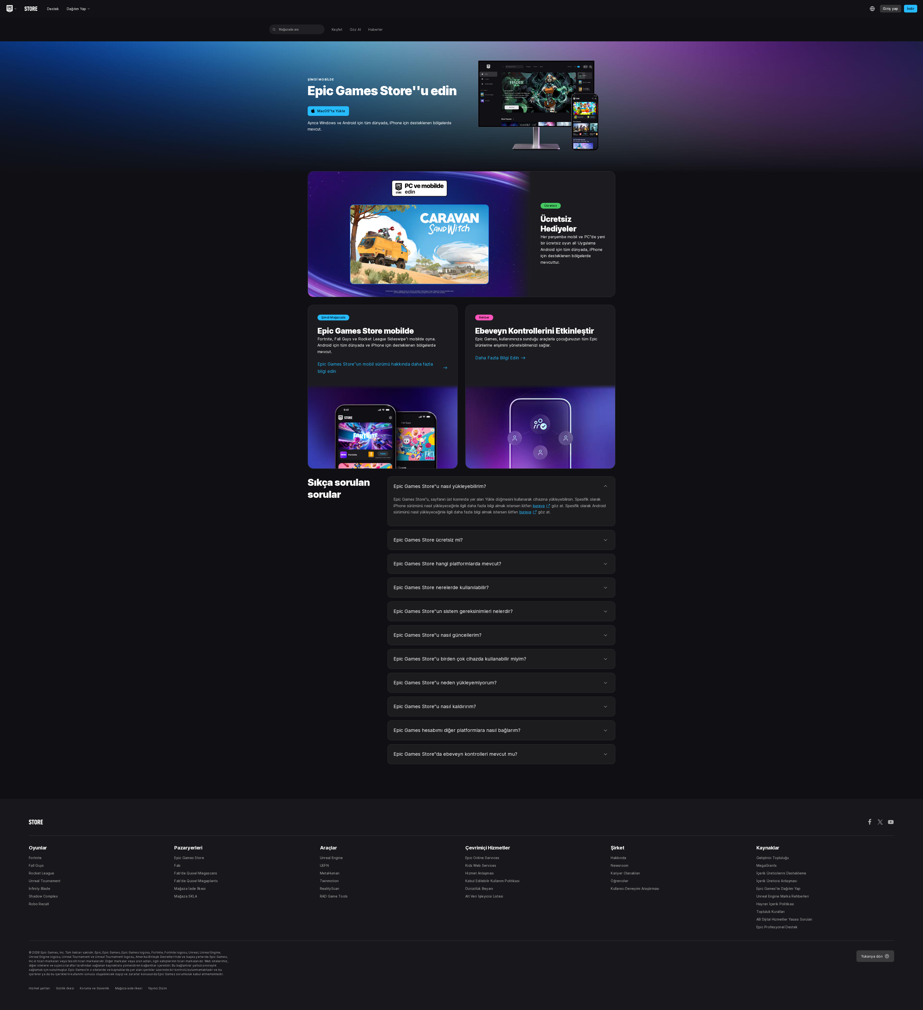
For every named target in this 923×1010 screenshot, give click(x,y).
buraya (541, 505)
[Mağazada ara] (274, 29)
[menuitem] (337, 29)
